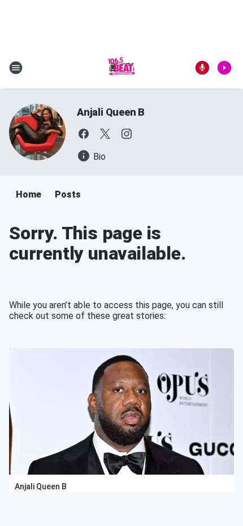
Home (28, 194)
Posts (68, 194)
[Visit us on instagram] (126, 134)
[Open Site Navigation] (16, 67)
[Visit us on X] (105, 134)
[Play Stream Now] (224, 67)
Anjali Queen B (111, 112)
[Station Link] (121, 68)
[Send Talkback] (202, 67)
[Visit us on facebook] (83, 134)
